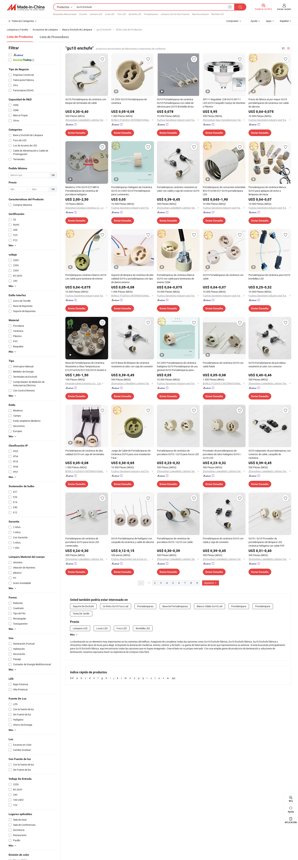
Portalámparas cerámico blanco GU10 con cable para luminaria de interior (85, 276)
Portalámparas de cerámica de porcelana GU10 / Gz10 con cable (175, 540)
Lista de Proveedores (54, 37)
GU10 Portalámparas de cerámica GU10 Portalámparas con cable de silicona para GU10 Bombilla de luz (175, 103)
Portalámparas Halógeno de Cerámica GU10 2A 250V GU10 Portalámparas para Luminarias (131, 190)
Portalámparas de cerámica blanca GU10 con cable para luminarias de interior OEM (175, 278)
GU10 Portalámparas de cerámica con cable (223, 276)
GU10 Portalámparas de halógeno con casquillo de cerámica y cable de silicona (132, 540)
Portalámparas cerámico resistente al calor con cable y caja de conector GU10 (178, 188)
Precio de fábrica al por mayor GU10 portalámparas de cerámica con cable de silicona (269, 103)
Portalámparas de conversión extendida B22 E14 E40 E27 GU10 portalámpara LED (224, 190)
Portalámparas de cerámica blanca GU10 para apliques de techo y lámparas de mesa (267, 190)
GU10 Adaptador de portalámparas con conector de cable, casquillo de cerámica (270, 454)
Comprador (232, 21)
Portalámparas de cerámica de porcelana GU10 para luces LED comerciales (82, 542)
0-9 (71, 678)
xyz (173, 678)
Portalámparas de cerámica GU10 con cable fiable (223, 364)
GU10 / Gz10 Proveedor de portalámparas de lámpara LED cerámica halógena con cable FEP (266, 542)
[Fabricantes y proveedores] (25, 7)
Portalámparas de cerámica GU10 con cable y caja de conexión (223, 540)
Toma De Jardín (81, 613)
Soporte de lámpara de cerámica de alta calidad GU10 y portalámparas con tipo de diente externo (132, 278)
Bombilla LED (135, 14)
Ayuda (254, 21)
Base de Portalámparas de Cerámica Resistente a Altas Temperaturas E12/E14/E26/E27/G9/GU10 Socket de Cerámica (86, 366)
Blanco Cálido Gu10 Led (209, 606)
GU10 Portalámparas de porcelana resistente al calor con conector (267, 364)
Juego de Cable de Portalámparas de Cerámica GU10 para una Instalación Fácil (131, 454)
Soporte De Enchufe (83, 606)
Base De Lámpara (200, 14)
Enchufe (83, 14)
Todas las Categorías (23, 21)
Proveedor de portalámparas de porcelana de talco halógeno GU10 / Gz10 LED (222, 454)
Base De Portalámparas (175, 606)
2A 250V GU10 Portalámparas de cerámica (129, 101)
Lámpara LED (96, 14)
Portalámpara (238, 606)
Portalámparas (151, 14)
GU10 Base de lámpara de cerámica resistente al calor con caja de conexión (132, 364)
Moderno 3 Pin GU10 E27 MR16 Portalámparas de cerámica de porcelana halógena (82, 190)
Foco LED (121, 14)
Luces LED (110, 14)
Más (72, 634)
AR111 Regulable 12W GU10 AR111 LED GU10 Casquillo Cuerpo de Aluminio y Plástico (224, 103)
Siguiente (209, 582)
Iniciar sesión (284, 9)
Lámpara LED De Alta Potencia (175, 14)
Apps (268, 21)
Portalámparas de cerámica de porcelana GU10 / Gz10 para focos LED (178, 452)
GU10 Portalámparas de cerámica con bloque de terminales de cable (85, 101)
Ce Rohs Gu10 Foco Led (115, 606)
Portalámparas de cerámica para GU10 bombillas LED (269, 276)
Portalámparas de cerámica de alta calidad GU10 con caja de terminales (84, 452)
